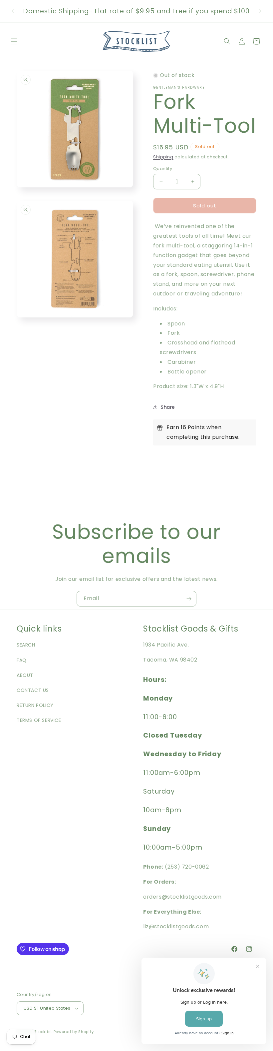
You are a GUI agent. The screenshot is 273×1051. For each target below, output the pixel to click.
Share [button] (168, 407)
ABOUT (25, 675)
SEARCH (26, 645)
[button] (14, 41)
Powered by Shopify (74, 1031)
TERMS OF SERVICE (39, 720)
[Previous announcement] (13, 11)
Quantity (162, 168)
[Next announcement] (260, 11)
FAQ (22, 660)
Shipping (163, 157)
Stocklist (43, 1031)
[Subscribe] (188, 599)
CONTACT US (33, 690)
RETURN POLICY (35, 705)
